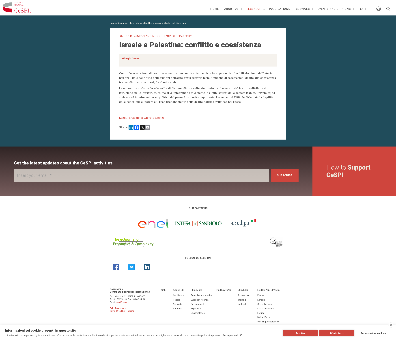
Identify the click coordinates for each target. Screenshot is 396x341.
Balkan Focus (263, 317)
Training (242, 300)
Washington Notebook (268, 321)
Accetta (300, 333)
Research (254, 8)
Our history (178, 295)
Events (260, 295)
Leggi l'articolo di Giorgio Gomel (141, 117)
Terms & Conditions (118, 311)
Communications (265, 308)
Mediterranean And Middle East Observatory (166, 23)
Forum (260, 313)
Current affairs (264, 304)
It (369, 8)
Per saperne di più (232, 335)
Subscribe (284, 175)
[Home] (17, 7)
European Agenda (200, 300)
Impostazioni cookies (373, 333)
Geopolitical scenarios (201, 295)
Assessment (244, 295)
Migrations (196, 308)
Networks (177, 304)
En (361, 8)
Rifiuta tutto (336, 333)
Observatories (135, 23)
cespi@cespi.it (122, 302)
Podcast (242, 304)
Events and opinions (335, 8)
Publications (279, 8)
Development (197, 304)
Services (303, 8)
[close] (390, 325)
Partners (177, 308)
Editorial (261, 300)
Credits (131, 311)
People (176, 300)
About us (232, 8)
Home (214, 8)
